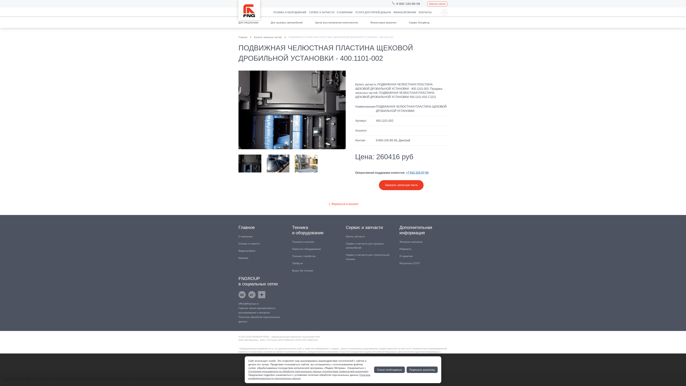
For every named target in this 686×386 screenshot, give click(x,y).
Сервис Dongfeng (419, 22)
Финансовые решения (383, 22)
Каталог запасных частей (268, 37)
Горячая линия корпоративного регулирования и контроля (256, 310)
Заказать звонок (437, 4)
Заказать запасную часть (401, 185)
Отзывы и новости (249, 243)
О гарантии (406, 256)
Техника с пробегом (303, 256)
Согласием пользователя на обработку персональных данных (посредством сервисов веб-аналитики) (308, 371)
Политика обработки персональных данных (259, 319)
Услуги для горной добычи (373, 12)
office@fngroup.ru (248, 303)
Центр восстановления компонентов (336, 22)
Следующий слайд (341, 164)
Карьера (243, 257)
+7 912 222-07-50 (417, 172)
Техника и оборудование (290, 12)
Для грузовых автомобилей (287, 22)
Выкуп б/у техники (302, 270)
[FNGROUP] (249, 10)
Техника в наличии (303, 241)
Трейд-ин (297, 263)
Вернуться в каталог (345, 204)
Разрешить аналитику (422, 369)
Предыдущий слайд (243, 164)
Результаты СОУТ (409, 263)
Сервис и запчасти (321, 12)
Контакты (425, 12)
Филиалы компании (410, 241)
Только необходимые (389, 369)
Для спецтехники (248, 22)
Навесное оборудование (306, 249)
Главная (242, 37)
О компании (344, 12)
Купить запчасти (355, 236)
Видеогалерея (246, 250)
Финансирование (404, 12)
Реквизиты (405, 249)
